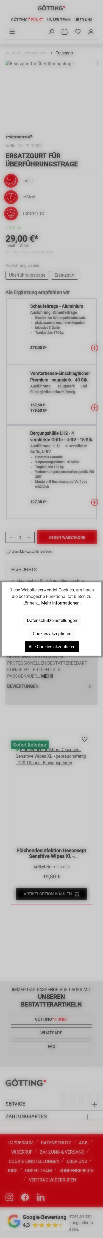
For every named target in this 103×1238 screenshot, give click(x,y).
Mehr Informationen (60, 603)
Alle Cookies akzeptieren (52, 646)
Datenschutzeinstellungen (52, 620)
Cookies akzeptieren (52, 633)
